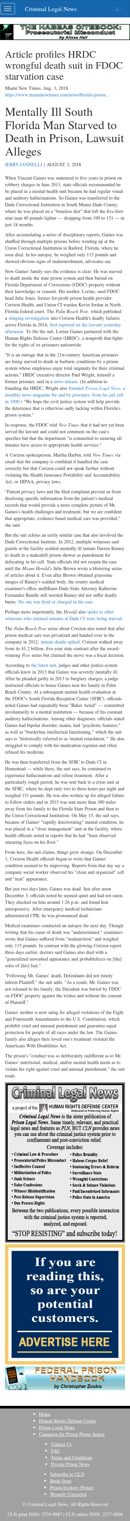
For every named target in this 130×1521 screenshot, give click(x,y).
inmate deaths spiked (60, 642)
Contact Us (61, 1444)
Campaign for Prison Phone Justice (72, 1434)
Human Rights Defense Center (67, 1421)
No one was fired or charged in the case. (56, 601)
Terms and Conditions (71, 1457)
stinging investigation (29, 318)
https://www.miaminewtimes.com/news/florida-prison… (57, 94)
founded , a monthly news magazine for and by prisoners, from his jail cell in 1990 (65, 395)
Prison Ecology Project (72, 1487)
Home (44, 1414)
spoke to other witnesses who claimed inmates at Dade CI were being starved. (64, 614)
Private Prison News (70, 1464)
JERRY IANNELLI (23, 164)
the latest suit (43, 665)
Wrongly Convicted (68, 1494)
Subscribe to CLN (67, 1474)
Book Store (60, 1481)
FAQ (55, 1451)
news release (65, 381)
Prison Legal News (57, 1427)
